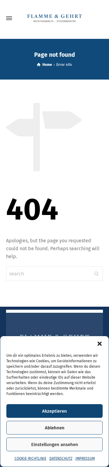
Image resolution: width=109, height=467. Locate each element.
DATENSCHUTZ (60, 458)
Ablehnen (54, 428)
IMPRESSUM (85, 458)
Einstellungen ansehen (54, 444)
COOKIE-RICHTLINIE (30, 458)
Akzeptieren (54, 411)
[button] (100, 344)
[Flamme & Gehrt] (54, 18)
